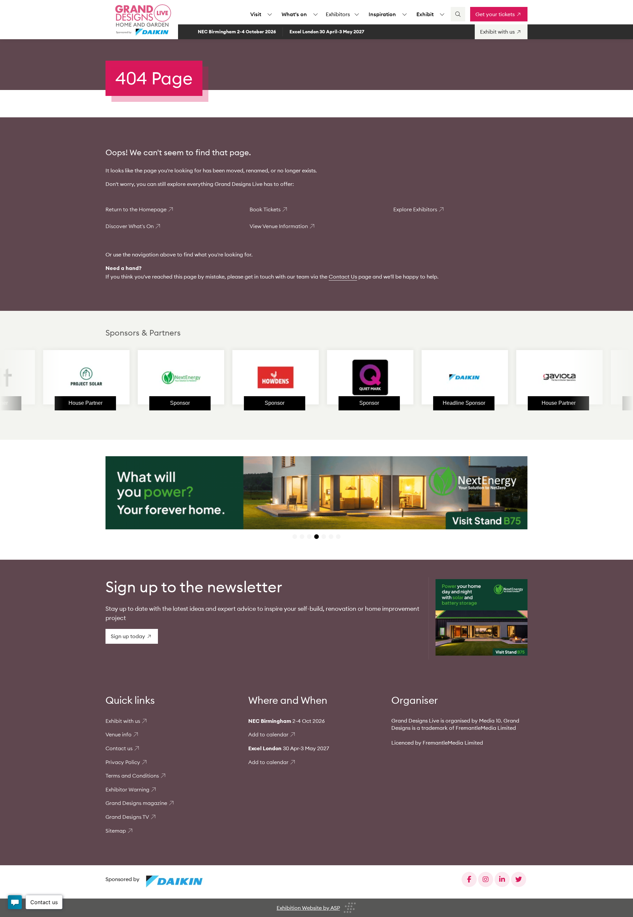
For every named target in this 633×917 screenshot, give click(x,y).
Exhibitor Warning (127, 789)
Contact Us (343, 276)
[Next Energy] (135, 377)
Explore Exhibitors (415, 209)
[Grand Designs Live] (142, 20)
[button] (294, 536)
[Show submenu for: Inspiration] (404, 14)
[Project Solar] (41, 377)
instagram (485, 879)
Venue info (119, 734)
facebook (469, 879)
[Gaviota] (514, 377)
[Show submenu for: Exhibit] (442, 14)
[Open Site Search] (458, 14)
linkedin (502, 879)
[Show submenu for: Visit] (269, 14)
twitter (518, 879)
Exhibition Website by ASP (308, 907)
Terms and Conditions (132, 775)
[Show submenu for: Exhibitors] (356, 14)
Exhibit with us (123, 721)
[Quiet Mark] (324, 377)
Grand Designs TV (127, 816)
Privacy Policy (123, 762)
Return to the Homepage (136, 209)
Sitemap (116, 830)
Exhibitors (338, 14)
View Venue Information (279, 226)
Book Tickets (265, 209)
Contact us (119, 748)
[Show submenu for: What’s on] (315, 14)
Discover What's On (130, 226)
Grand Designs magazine (136, 803)
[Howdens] (230, 377)
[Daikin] (419, 377)
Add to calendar (268, 734)
